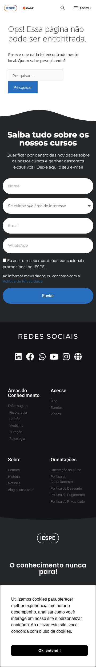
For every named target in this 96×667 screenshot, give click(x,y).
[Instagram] (66, 356)
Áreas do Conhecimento (23, 393)
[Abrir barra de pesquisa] (62, 8)
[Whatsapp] (42, 356)
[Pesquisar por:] (35, 75)
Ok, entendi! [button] (49, 650)
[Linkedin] (18, 356)
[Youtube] (54, 356)
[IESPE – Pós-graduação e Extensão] (19, 8)
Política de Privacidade (23, 281)
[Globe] (78, 356)
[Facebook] (30, 356)
